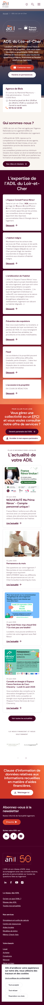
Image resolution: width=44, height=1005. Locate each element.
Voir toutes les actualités (22, 718)
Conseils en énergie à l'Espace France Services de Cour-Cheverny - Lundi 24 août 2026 (20, 684)
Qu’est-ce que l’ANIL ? (12, 898)
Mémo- (11, 934)
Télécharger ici (23, 792)
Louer (5, 949)
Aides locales (8, 927)
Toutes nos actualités (12, 906)
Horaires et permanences (22, 75)
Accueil (5, 13)
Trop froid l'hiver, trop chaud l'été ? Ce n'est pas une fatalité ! (21, 626)
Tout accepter (14, 985)
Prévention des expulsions (18, 321)
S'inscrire (10, 822)
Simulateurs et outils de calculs (16, 920)
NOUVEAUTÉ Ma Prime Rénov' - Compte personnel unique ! (20, 503)
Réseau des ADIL (10, 902)
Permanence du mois (16, 563)
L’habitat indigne (13, 238)
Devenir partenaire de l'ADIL (20, 431)
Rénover (6, 960)
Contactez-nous (24, 67)
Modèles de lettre (10, 931)
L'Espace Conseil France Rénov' (20, 200)
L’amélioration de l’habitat (18, 276)
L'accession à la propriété (17, 385)
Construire (7, 956)
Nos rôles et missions (15, 164)
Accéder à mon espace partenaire (23, 438)
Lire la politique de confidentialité (17, 978)
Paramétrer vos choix (16, 996)
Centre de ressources (12, 924)
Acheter (6, 952)
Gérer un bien (8, 963)
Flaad (8, 352)
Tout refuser (13, 990)
